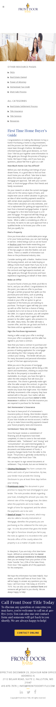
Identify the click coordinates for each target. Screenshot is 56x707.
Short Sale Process (18, 91)
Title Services (15, 116)
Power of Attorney (18, 82)
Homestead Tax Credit (20, 87)
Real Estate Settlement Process (24, 106)
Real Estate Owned (18, 77)
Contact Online (28, 632)
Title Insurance (16, 111)
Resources (14, 121)
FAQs (12, 72)
